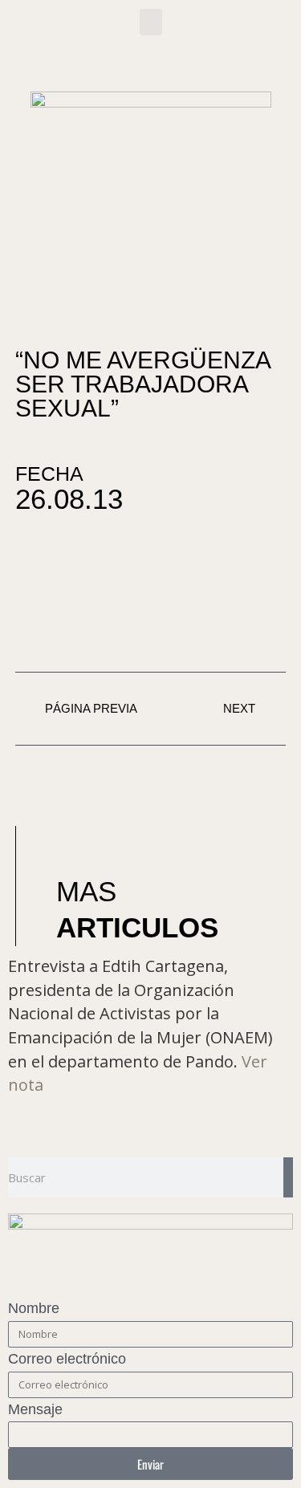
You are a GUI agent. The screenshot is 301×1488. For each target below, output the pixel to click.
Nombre (33, 1308)
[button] (151, 22)
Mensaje (35, 1409)
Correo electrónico (67, 1359)
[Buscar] (288, 1177)
